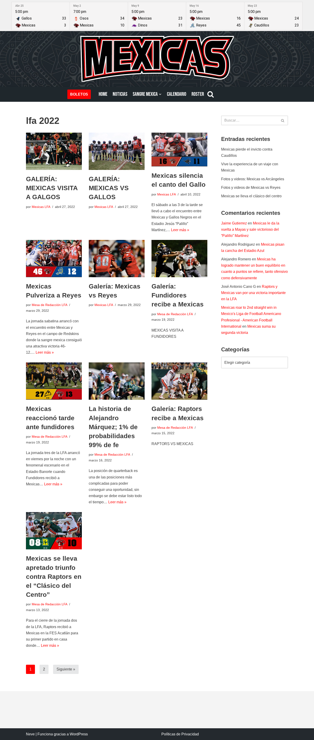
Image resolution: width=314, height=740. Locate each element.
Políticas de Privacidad (180, 734)
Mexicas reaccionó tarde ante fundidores (50, 417)
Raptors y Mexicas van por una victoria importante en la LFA (253, 293)
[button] (160, 94)
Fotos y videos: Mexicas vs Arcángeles (252, 179)
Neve (30, 734)
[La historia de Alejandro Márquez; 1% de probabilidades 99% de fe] (117, 381)
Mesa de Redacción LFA (49, 305)
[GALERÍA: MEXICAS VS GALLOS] (117, 151)
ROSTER (197, 94)
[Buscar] (210, 94)
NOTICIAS (120, 94)
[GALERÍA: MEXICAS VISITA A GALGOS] (54, 151)
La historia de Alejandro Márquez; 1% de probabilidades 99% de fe (113, 427)
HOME (103, 94)
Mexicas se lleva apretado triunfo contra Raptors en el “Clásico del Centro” (53, 576)
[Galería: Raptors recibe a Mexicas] (179, 381)
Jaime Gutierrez (234, 223)
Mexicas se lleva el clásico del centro (251, 196)
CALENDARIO (176, 94)
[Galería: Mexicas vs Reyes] (117, 258)
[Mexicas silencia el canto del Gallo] (179, 149)
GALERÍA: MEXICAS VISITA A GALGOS (51, 188)
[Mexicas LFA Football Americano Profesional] (157, 59)
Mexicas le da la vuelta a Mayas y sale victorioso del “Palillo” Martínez (250, 229)
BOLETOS (79, 94)
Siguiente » (66, 669)
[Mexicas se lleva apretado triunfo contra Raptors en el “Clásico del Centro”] (54, 530)
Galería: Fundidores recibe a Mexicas (177, 295)
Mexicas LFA (41, 207)
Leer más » (180, 230)
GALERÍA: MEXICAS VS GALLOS (109, 188)
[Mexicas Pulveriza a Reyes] (54, 258)
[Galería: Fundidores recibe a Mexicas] (179, 258)
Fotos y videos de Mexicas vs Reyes (250, 187)
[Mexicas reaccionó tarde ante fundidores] (54, 381)
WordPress (79, 734)
